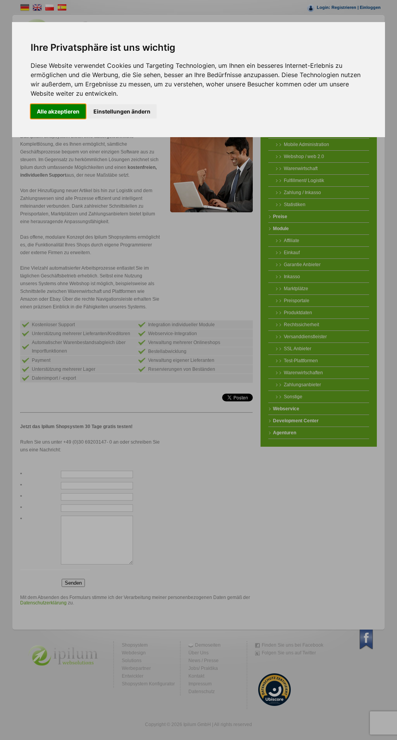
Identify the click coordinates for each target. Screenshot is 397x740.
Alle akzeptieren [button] (58, 111)
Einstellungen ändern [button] (121, 111)
